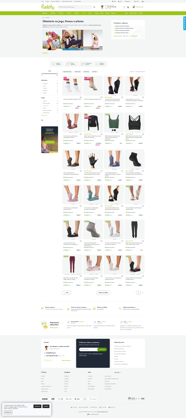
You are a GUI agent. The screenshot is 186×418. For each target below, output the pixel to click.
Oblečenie (66, 376)
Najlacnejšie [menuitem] (77, 71)
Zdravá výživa (108, 376)
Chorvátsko (103, 407)
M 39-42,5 (135, 95)
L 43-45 (132, 169)
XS (139, 132)
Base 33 (50, 101)
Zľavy (65, 389)
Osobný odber (44, 391)
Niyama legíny (50, 112)
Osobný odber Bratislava (67, 1)
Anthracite (79, 274)
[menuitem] (45, 13)
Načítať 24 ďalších (103, 292)
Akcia (50, 85)
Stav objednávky (77, 1)
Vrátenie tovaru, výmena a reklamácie (122, 346)
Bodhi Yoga (50, 105)
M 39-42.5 (91, 204)
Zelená (116, 132)
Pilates (89, 383)
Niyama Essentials (50, 110)
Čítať (45, 53)
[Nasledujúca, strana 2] (139, 293)
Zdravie (66, 383)
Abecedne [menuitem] (94, 71)
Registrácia (136, 1)
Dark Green (67, 274)
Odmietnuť (37, 406)
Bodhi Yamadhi (50, 103)
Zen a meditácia (91, 386)
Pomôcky (66, 381)
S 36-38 (114, 95)
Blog (115, 1)
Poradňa (116, 356)
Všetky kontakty (66, 360)
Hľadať (94, 7)
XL (137, 132)
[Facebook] (45, 360)
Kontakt (47, 1)
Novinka (50, 88)
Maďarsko (94, 407)
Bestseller (50, 90)
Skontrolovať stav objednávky (121, 364)
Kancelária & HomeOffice (110, 383)
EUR (121, 1)
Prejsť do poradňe (118, 36)
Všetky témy (117, 372)
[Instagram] (48, 360)
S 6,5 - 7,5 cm (93, 169)
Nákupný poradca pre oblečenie (122, 30)
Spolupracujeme (44, 389)
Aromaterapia (108, 386)
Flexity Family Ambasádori (120, 353)
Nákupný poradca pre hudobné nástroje (124, 28)
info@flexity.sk (51, 353)
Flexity (50, 108)
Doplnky (66, 386)
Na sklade (50, 83)
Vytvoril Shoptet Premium (94, 414)
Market (50, 92)
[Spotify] (51, 360)
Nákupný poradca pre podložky (122, 26)
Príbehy (43, 383)
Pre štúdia (107, 381)
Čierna (112, 132)
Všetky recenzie (54, 327)
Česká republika (84, 407)
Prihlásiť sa (102, 349)
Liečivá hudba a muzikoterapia (111, 378)
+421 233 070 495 (111, 7)
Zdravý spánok (91, 389)
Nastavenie (8, 412)
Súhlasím (46, 406)
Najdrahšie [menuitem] (86, 71)
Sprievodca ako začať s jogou (121, 32)
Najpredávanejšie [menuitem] (67, 71)
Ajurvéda (90, 378)
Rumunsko (112, 407)
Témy (65, 391)
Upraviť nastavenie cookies (102, 411)
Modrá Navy (114, 169)
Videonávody (134, 36)
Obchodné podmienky (119, 348)
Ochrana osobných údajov (120, 351)
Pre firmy (116, 359)
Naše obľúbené (108, 389)
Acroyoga (90, 376)
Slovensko (75, 407)
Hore (67, 292)
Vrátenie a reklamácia (55, 1)
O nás (42, 1)
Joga (89, 381)
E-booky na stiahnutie (46, 386)
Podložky (66, 378)
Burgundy (73, 274)
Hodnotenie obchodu (119, 361)
